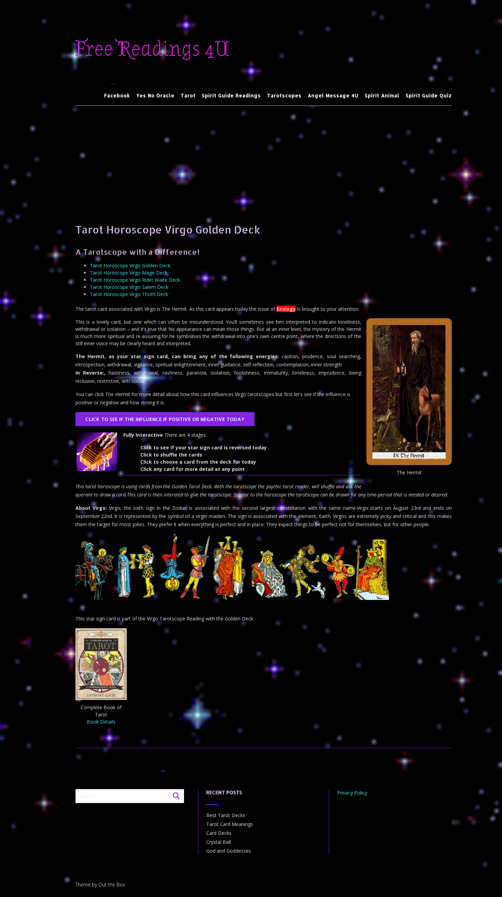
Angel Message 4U (333, 95)
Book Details (101, 721)
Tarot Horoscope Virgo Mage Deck (128, 272)
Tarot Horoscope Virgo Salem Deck (129, 287)
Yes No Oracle (155, 95)
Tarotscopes (284, 95)
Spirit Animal (382, 95)
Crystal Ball (218, 842)
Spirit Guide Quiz (429, 95)
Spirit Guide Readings (231, 95)
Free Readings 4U (152, 49)
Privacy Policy (352, 792)
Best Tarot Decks (225, 815)
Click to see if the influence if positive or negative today (165, 419)
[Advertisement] (263, 157)
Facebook (117, 95)
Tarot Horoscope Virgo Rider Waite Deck (135, 280)
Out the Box (111, 884)
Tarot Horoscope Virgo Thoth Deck (129, 294)
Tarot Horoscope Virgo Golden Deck (130, 265)
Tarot (188, 95)
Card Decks (219, 833)
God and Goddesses (228, 850)
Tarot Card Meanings (229, 824)
